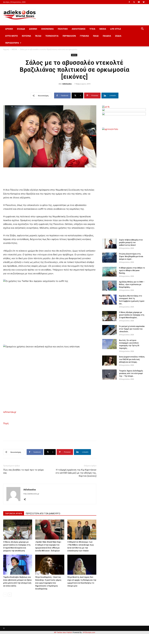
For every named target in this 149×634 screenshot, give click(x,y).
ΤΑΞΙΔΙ (38, 35)
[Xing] (25, 499)
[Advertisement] (125, 183)
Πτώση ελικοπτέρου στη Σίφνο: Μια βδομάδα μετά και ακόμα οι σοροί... (131, 256)
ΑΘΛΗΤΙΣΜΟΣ (78, 28)
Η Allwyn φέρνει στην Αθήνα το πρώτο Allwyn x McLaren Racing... (132, 270)
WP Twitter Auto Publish (63, 632)
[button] (142, 29)
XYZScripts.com (89, 632)
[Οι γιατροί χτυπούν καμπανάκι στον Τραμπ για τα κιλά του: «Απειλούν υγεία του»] (109, 330)
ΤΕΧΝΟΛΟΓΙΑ (51, 35)
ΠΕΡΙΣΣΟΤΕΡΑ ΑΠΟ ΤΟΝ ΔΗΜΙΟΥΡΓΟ (43, 513)
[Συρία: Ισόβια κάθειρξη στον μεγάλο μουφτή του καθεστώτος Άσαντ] (109, 244)
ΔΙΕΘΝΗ (33, 28)
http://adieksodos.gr (31, 494)
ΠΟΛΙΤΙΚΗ (63, 28)
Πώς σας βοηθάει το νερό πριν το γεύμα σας (23, 471)
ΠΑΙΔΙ (96, 35)
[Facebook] (129, 2)
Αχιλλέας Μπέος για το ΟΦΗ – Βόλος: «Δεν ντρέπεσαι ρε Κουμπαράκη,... (131, 284)
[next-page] (9, 594)
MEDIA (102, 28)
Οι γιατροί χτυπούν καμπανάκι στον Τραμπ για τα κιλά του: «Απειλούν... (132, 329)
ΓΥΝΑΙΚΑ (84, 35)
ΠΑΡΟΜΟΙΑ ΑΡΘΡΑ (13, 513)
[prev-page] (5, 594)
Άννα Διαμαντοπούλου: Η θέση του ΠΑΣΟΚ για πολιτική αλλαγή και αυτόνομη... (131, 359)
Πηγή (6, 423)
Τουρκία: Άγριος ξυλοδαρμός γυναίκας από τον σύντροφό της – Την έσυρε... (131, 373)
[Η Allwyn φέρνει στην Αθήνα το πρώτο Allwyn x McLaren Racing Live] (109, 272)
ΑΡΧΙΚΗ (9, 28)
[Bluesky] (143, 2)
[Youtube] (139, 2)
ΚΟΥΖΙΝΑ (26, 35)
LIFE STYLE (115, 28)
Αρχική (6, 49)
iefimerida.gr (9, 412)
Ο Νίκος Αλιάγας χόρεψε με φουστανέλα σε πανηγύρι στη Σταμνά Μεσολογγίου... (131, 315)
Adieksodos (67, 84)
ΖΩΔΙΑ (118, 35)
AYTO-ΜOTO (11, 35)
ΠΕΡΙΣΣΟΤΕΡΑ (12, 42)
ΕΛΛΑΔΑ (21, 28)
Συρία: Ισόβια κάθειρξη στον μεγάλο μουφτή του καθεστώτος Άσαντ (131, 242)
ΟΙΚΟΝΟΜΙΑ (47, 28)
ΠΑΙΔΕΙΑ (107, 35)
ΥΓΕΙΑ (92, 28)
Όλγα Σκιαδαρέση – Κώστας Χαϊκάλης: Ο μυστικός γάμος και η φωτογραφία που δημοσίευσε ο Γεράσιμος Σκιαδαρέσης (48, 583)
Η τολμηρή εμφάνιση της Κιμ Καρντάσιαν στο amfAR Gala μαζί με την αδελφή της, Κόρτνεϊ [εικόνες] (76, 473)
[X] (134, 2)
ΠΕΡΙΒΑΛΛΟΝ (69, 35)
